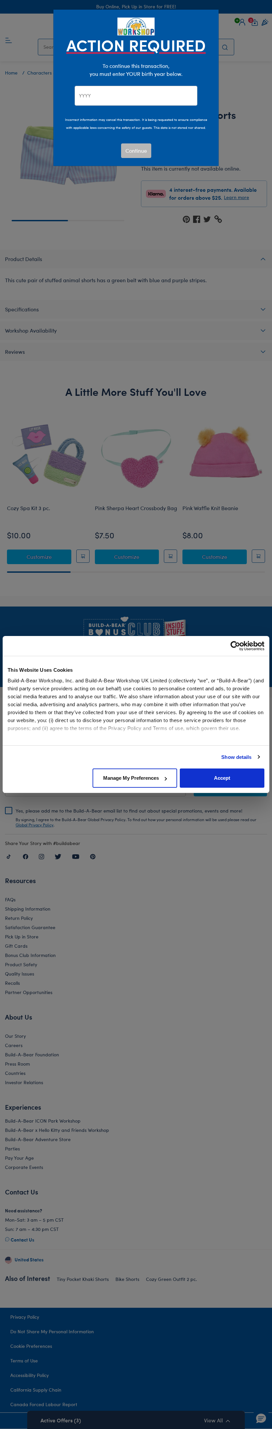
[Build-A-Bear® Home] (136, 25)
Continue (136, 150)
